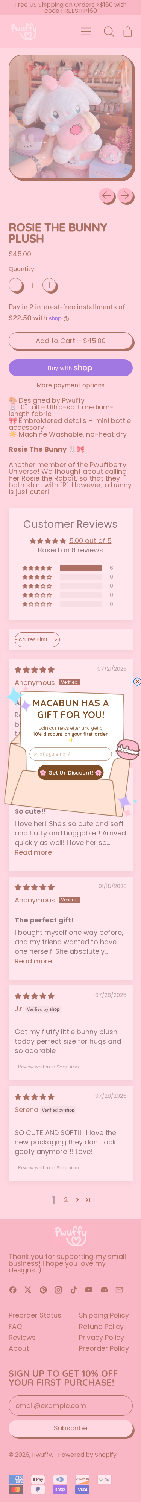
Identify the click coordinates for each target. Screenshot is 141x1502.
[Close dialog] (137, 681)
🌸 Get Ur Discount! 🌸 (70, 772)
